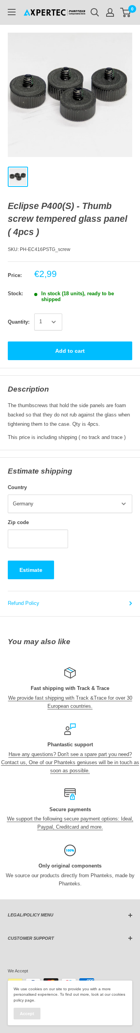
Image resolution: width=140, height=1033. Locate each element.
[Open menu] (12, 12)
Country (17, 487)
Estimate (30, 570)
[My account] (110, 12)
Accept (27, 1013)
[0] (126, 12)
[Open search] (95, 12)
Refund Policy (23, 603)
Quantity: (19, 322)
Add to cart (70, 351)
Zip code (18, 522)
